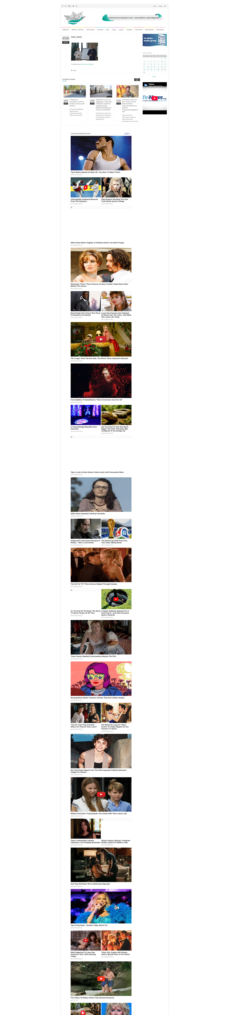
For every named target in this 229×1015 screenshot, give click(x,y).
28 (158, 69)
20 (154, 67)
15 (161, 64)
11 (147, 64)
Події (114, 29)
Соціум (129, 29)
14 (158, 64)
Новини (65, 29)
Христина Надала (87, 64)
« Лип (154, 76)
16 (165, 64)
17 (144, 67)
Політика (138, 29)
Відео (160, 6)
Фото (155, 6)
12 (151, 64)
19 (151, 67)
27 (154, 69)
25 (147, 69)
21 (158, 67)
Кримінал (160, 29)
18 (148, 67)
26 (151, 69)
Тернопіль (90, 29)
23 (165, 67)
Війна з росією (78, 29)
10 (144, 64)
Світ (107, 29)
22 (162, 67)
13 (154, 64)
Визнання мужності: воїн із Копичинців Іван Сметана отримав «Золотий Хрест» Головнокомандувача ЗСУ (130, 106)
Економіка (149, 29)
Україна (100, 29)
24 (144, 69)
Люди (121, 29)
